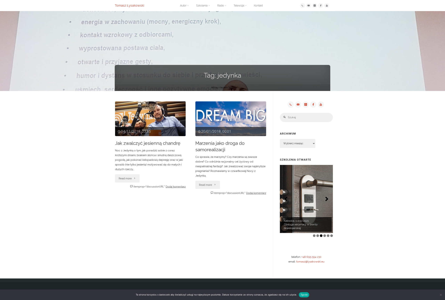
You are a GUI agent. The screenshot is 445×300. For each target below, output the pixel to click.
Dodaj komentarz (176, 186)
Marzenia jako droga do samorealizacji (220, 146)
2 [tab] (317, 235)
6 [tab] (331, 235)
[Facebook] (320, 5)
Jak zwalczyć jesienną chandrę (147, 143)
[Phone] (302, 5)
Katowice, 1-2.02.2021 (296, 220)
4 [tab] (324, 235)
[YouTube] (326, 5)
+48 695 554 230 (311, 257)
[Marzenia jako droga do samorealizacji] (230, 118)
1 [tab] (314, 235)
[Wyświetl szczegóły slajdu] (306, 199)
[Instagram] (314, 5)
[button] (286, 198)
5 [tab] (328, 235)
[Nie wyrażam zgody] (440, 295)
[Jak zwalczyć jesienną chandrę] (150, 118)
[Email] (308, 5)
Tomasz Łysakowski (129, 5)
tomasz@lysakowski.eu (310, 261)
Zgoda (304, 294)
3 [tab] (321, 235)
